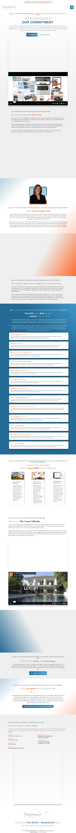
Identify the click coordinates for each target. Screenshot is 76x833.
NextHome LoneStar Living (31, 830)
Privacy (51, 830)
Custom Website (33, 831)
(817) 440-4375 (12, 744)
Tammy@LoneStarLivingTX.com (16, 748)
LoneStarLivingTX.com (45, 2)
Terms (48, 830)
